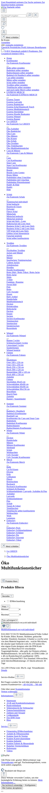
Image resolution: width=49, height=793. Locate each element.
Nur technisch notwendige (12, 785)
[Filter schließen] (2, 593)
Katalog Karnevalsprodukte (18, 738)
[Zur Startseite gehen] (10, 7)
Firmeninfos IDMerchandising (20, 731)
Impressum (11, 700)
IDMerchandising (17, 601)
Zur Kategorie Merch (16, 462)
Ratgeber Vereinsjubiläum (18, 746)
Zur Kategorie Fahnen (16, 355)
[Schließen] (2, 791)
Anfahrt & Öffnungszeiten (18, 734)
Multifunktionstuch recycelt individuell (17, 629)
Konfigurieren (30, 785)
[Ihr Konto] (4, 32)
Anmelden (5, 42)
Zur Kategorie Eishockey (17, 523)
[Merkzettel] (2, 29)
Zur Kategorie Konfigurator (18, 63)
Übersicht (5, 47)
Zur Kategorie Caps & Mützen (20, 153)
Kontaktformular (23, 689)
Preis (4, 607)
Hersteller (6, 596)
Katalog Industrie (14, 741)
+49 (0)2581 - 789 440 (32, 684)
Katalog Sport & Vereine (17, 736)
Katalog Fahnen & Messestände (20, 743)
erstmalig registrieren (14, 45)
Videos (10, 751)
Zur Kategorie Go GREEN (18, 124)
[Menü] (4, 10)
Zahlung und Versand (16, 713)
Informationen (7, 696)
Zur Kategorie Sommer (16, 406)
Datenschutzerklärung (16, 710)
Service (4, 726)
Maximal (11, 614)
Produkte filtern (11, 581)
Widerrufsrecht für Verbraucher (20, 708)
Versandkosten (7, 762)
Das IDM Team (13, 717)
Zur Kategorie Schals (16, 197)
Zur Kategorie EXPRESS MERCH (22, 95)
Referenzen (11, 748)
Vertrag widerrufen (9, 691)
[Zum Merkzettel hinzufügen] (5, 626)
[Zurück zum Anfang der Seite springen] (4, 774)
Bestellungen (40, 47)
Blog (9, 720)
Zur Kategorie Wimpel (16, 335)
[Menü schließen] (8, 66)
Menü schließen (12, 38)
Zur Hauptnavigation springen (23, 3)
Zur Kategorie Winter (16, 433)
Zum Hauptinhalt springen (12, 2)
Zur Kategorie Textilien (17, 245)
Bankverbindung (14, 705)
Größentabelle (13, 715)
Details (4, 670)
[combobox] (13, 15)
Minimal (10, 609)
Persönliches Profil (18, 47)
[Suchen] (29, 15)
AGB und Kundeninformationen (21, 703)
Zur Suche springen (33, 2)
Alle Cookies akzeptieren (12, 788)
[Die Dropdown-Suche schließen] (35, 15)
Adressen (30, 47)
